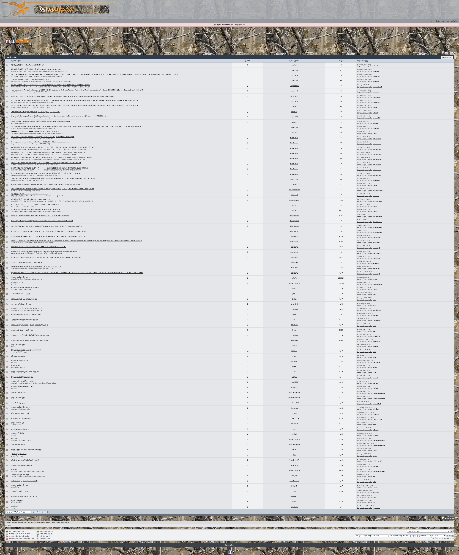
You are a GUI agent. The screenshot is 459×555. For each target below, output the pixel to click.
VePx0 (294, 501)
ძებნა (447, 21)
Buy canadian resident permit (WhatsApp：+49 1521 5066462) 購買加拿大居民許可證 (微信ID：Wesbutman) (46, 173)
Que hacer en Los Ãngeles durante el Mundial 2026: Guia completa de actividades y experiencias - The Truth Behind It (49, 231)
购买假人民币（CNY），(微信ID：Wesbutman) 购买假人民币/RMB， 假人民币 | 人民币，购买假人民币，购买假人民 (48, 152)
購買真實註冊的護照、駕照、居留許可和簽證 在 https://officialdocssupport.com (36, 69)
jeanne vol (294, 70)
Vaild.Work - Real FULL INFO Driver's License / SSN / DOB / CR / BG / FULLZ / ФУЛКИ (38, 247)
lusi (374, 502)
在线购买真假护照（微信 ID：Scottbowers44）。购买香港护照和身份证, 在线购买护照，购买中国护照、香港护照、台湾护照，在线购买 (50, 87)
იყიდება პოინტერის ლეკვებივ (20, 409)
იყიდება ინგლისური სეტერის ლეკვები (24, 299)
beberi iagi (294, 465)
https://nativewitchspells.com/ (19, 123)
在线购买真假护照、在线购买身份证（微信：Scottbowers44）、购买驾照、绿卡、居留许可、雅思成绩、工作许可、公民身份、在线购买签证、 (52, 201)
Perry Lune (294, 75)
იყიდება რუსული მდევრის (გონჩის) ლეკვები (26, 314)
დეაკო (294, 356)
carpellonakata (294, 200)
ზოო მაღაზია (39, 30)
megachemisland (294, 190)
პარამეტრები (446, 57)
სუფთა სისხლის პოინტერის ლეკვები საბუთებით (26, 279)
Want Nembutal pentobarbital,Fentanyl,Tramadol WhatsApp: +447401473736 (36, 267)
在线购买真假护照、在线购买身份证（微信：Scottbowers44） (30, 199)
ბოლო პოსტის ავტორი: (364, 66)
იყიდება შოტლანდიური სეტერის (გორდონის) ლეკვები (29, 325)
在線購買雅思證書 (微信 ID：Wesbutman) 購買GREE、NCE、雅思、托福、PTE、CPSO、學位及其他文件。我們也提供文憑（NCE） (53, 147)
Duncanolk (294, 262)
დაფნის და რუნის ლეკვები (19, 352)
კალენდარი (430, 21)
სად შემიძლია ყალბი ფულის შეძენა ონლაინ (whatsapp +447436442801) (35, 209)
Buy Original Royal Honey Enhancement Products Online (27, 180)
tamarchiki (294, 304)
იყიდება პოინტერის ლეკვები (20, 277)
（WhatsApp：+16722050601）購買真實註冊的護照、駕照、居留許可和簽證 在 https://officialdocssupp (41, 81)
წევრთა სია (440, 21)
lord (294, 429)
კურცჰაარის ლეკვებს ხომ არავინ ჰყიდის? (25, 460)
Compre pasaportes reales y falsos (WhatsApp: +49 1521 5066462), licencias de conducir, (40, 142)
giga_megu (294, 361)
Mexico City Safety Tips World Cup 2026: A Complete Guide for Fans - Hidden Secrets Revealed (42, 221)
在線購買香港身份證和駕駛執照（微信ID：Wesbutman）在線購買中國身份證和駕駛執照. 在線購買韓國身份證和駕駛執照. (49, 168)
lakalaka (294, 122)
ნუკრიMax (376, 388)
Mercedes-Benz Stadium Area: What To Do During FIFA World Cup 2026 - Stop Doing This (40, 216)
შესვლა (231, 24)
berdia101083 (294, 403)
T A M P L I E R (294, 418)
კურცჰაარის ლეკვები (18, 344)
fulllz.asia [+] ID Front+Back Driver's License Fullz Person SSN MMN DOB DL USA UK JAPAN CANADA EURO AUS (48, 236)
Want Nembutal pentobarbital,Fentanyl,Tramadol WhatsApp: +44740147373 (32, 268)
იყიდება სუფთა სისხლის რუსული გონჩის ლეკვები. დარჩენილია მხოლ (34, 383)
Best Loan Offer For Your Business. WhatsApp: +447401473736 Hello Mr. (32, 102)
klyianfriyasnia (294, 216)
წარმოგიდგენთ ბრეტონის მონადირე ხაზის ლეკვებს (28, 471)
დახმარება (454, 21)
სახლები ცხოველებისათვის (20, 475)
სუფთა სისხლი (15, 487)
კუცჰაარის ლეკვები (17, 293)
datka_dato (294, 475)
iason (374, 357)
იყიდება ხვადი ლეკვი (18, 456)
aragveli (294, 314)
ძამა (294, 455)
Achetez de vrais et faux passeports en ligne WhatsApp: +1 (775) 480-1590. (35, 112)
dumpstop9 (294, 236)
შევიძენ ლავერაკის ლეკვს (20, 429)
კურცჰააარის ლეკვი (17, 423)
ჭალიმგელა (377, 310)
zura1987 (294, 496)
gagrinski (294, 351)
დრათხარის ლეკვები (18, 444)
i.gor (294, 491)
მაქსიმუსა (376, 409)
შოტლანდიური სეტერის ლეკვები (22, 304)
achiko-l (294, 345)
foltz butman (294, 138)
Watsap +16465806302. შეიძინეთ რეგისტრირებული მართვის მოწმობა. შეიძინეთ (36, 253)
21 (247, 293)
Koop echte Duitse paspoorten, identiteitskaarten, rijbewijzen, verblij (30, 118)
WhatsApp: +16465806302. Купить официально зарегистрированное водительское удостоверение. (44, 251)
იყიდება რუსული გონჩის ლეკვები (22, 381)
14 (247, 361)
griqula (294, 449)
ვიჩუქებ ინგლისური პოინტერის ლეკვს (24, 496)
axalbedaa (294, 424)
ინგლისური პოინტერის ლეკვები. (22, 377)
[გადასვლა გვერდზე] (25, 293)
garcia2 (294, 132)
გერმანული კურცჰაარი (18, 454)
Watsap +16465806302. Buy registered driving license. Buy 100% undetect (32, 242)
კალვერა (376, 492)
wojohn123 (294, 117)
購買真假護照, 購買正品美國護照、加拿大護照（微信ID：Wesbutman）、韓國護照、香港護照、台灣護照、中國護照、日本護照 (51, 157)
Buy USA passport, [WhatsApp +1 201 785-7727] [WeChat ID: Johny (30, 107)
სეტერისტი (294, 309)
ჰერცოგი (375, 430)
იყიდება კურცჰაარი (17, 433)
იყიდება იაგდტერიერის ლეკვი (21, 465)
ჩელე (374, 294)
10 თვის (13, 435)
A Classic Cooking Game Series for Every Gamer (26, 262)
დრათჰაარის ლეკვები (18, 392)
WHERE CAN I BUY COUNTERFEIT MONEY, (24, 206)
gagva (294, 288)
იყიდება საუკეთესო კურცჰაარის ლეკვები (25, 372)
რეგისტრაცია (239, 24)
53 (247, 351)
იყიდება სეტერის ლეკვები (19, 491)
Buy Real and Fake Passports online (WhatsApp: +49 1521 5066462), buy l (32, 138)
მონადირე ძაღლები (24, 30)
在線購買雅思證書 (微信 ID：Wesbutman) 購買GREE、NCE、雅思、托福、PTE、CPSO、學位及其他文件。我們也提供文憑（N (48, 149)
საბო (374, 482)
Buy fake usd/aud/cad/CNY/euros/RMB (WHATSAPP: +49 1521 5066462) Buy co (34, 164)
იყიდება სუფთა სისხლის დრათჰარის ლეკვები (26, 449)
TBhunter (294, 413)
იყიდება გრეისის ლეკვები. (20, 360)
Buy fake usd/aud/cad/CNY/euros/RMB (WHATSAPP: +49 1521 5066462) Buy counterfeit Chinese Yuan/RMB (46, 163)
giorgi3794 (294, 382)
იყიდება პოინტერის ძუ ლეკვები (21, 440)
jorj (294, 319)
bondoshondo (377, 284)
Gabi (294, 372)
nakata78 (294, 65)
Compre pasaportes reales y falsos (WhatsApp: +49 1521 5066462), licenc (32, 144)
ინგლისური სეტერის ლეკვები (21, 350)
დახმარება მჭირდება (18, 367)
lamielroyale (294, 179)
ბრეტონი (13, 284)
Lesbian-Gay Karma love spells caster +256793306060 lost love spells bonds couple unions (40, 121)
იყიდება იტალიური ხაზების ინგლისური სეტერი (27, 308)
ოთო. (374, 326)
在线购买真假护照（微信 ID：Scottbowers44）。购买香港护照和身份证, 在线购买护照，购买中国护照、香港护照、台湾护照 (50, 85)
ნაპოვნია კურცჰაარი (18, 356)
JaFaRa (294, 278)
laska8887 (294, 325)
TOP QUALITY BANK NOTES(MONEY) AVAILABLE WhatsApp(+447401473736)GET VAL (37, 76)
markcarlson (294, 242)
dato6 (374, 300)
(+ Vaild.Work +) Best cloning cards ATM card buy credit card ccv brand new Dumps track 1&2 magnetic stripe (46, 257)
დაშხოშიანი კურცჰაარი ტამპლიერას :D (24, 481)
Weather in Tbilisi (448, 34)
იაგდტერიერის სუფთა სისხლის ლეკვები (24, 319)
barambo (375, 487)
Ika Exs (294, 366)
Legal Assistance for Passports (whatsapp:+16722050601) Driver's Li (31, 92)
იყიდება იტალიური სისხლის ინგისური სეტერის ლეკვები (30, 335)
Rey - (374, 476)
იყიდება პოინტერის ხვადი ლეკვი (22, 386)
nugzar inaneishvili (294, 392)
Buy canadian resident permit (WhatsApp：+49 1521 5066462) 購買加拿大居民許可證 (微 (37, 175)
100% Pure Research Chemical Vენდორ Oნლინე (26, 190)
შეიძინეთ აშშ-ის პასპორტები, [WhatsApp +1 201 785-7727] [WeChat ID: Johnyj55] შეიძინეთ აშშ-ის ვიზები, (45, 184)
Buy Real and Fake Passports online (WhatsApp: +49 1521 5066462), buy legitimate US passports (42, 137)
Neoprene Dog (15, 365)
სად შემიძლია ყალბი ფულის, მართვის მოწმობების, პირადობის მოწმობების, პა (37, 133)
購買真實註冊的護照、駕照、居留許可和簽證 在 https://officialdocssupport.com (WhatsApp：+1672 (39, 71)
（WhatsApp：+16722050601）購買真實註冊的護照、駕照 (30, 79)
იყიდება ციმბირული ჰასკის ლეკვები (23, 330)
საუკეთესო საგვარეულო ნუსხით (21, 289)
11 (247, 434)
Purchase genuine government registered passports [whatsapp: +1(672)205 (33, 128)
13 (247, 496)
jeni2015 (294, 486)
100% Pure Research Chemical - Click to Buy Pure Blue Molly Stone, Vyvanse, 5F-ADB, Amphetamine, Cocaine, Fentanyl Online (52, 189)
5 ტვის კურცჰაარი (16, 424)
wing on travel (294, 86)
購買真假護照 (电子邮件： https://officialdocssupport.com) (29, 194)
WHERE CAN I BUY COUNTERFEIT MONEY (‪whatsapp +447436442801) (35, 131)
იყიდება (13, 346)
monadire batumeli (294, 283)
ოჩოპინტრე (10, 30)
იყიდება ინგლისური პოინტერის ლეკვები (24, 287)
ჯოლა (294, 293)
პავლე (294, 299)
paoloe (294, 106)
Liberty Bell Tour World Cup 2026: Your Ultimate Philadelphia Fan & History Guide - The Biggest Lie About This (46, 226)
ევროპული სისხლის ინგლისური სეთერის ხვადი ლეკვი (29, 340)
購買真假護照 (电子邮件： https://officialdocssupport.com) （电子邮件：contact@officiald (37, 196)
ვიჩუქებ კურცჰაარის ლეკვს (20, 413)
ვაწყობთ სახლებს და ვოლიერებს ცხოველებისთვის (28, 476)
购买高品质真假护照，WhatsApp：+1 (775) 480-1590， (29, 65)
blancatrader (294, 96)
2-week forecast (444, 38)
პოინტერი (14, 362)
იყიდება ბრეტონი (17, 282)
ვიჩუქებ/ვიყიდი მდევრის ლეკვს (21, 418)
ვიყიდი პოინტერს (17, 500)
